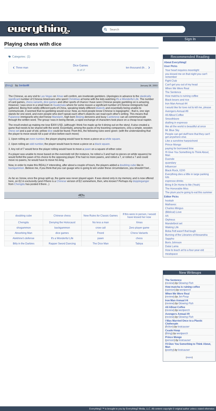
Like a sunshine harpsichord (181, 140)
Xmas (60, 96)
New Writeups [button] (190, 272)
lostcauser (183, 326)
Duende (169, 159)
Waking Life (172, 227)
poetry (169, 349)
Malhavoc (170, 204)
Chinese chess (62, 215)
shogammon (23, 227)
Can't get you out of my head (181, 84)
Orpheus (170, 219)
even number (37, 138)
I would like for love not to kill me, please (188, 107)
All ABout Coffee (174, 115)
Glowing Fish (185, 283)
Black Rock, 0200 (175, 170)
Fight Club (171, 80)
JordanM (24, 85)
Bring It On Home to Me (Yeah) (182, 184)
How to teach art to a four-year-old (184, 250)
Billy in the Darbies (23, 243)
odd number (36, 143)
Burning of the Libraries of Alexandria (186, 234)
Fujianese (14, 116)
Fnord (100, 233)
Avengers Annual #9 (176, 111)
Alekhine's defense (23, 238)
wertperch (185, 289)
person (170, 340)
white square (112, 138)
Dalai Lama (171, 246)
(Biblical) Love (173, 212)
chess (139, 238)
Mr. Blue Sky (172, 130)
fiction (169, 326)
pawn (88, 149)
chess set (13, 130)
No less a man (100, 222)
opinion (170, 289)
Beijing (80, 116)
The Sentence (173, 92)
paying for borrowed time (179, 148)
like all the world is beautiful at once (185, 126)
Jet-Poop (183, 296)
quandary (170, 162)
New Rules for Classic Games (101, 215)
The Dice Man (101, 243)
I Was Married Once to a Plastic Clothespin (184, 322)
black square (102, 143)
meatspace (171, 253)
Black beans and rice (177, 99)
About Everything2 (175, 62)
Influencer (171, 166)
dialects (100, 108)
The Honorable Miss (176, 188)
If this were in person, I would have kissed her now (139, 216)
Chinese (61, 181)
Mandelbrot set (173, 223)
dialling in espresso (176, 122)
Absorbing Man (23, 233)
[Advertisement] (108, 10)
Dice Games (80, 65)
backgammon (16, 168)
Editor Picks (171, 196)
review (170, 283)
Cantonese (113, 116)
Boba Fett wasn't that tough (180, 231)
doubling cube (128, 165)
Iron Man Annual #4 (176, 103)
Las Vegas (46, 96)
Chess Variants (139, 233)
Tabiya (139, 243)
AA (167, 215)
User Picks (170, 66)
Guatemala (59, 105)
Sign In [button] (190, 39)
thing (9, 85)
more (189, 357)
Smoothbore (172, 118)
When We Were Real (177, 88)
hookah (169, 200)
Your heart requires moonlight (182, 70)
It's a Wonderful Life (127, 99)
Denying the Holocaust (62, 222)
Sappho (169, 238)
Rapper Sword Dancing (62, 243)
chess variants (34, 102)
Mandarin (57, 116)
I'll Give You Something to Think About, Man (188, 345)
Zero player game (139, 227)
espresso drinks (174, 180)
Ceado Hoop (172, 330)
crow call (101, 227)
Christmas (74, 99)
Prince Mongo (173, 144)
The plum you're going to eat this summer (188, 192)
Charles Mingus (174, 208)
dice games (50, 102)
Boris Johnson (173, 242)
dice (50, 130)
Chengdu (19, 184)
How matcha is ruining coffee (181, 96)
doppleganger (141, 181)
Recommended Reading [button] (190, 57)
